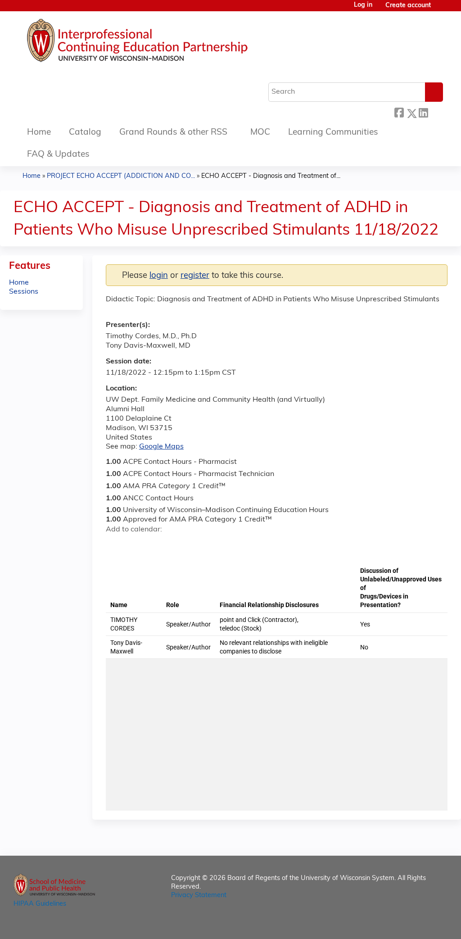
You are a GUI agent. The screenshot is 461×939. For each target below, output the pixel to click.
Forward (435, 112)
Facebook (398, 112)
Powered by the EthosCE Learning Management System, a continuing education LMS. (415, 924)
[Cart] (440, 9)
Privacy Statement (198, 895)
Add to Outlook (177, 545)
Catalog (85, 132)
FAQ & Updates (58, 154)
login (158, 276)
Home (39, 132)
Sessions (23, 291)
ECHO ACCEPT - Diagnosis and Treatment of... (270, 176)
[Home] (164, 42)
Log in (363, 5)
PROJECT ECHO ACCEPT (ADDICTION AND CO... (121, 176)
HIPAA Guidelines (40, 904)
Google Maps (161, 446)
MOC (260, 132)
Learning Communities (333, 132)
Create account (408, 5)
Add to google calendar (115, 545)
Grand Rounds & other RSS (173, 132)
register (195, 276)
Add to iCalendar (155, 545)
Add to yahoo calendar (135, 545)
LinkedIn (423, 112)
